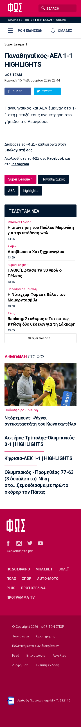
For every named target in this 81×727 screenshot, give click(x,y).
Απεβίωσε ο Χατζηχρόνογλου (36, 251)
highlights (30, 191)
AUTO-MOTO (47, 578)
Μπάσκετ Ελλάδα (19, 222)
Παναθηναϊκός (53, 179)
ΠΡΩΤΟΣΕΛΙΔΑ (33, 588)
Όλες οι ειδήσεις (39, 338)
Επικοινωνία (36, 656)
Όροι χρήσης (45, 636)
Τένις (11, 313)
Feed (15, 656)
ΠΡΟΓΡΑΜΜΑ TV (21, 597)
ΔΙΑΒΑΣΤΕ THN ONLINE (37, 20)
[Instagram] (19, 543)
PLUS (11, 588)
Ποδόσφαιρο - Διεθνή (22, 289)
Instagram (20, 164)
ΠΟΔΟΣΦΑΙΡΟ (18, 569)
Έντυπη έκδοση (47, 665)
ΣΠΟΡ (26, 578)
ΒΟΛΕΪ (63, 569)
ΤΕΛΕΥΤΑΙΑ (24, 211)
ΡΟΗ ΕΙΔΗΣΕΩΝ (30, 31)
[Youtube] (40, 543)
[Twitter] (29, 543)
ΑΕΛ (11, 191)
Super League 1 (15, 44)
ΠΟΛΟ (11, 578)
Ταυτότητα (20, 636)
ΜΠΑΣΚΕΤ (44, 569)
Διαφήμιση (20, 665)
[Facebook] (8, 543)
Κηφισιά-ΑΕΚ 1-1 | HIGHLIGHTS (38, 458)
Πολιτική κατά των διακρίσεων (35, 646)
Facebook (55, 158)
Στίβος (13, 246)
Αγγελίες (59, 656)
